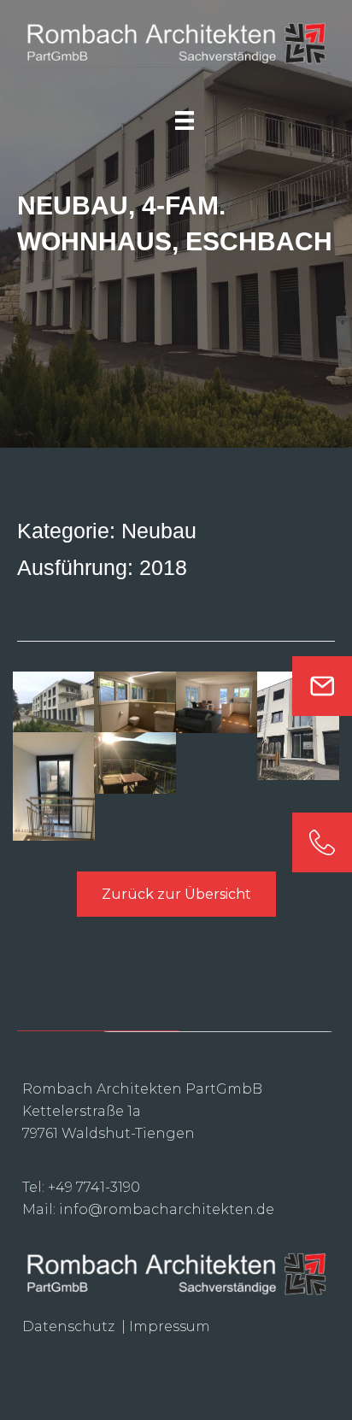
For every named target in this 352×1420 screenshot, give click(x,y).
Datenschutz (70, 1326)
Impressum (169, 1326)
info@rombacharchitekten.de (166, 1209)
